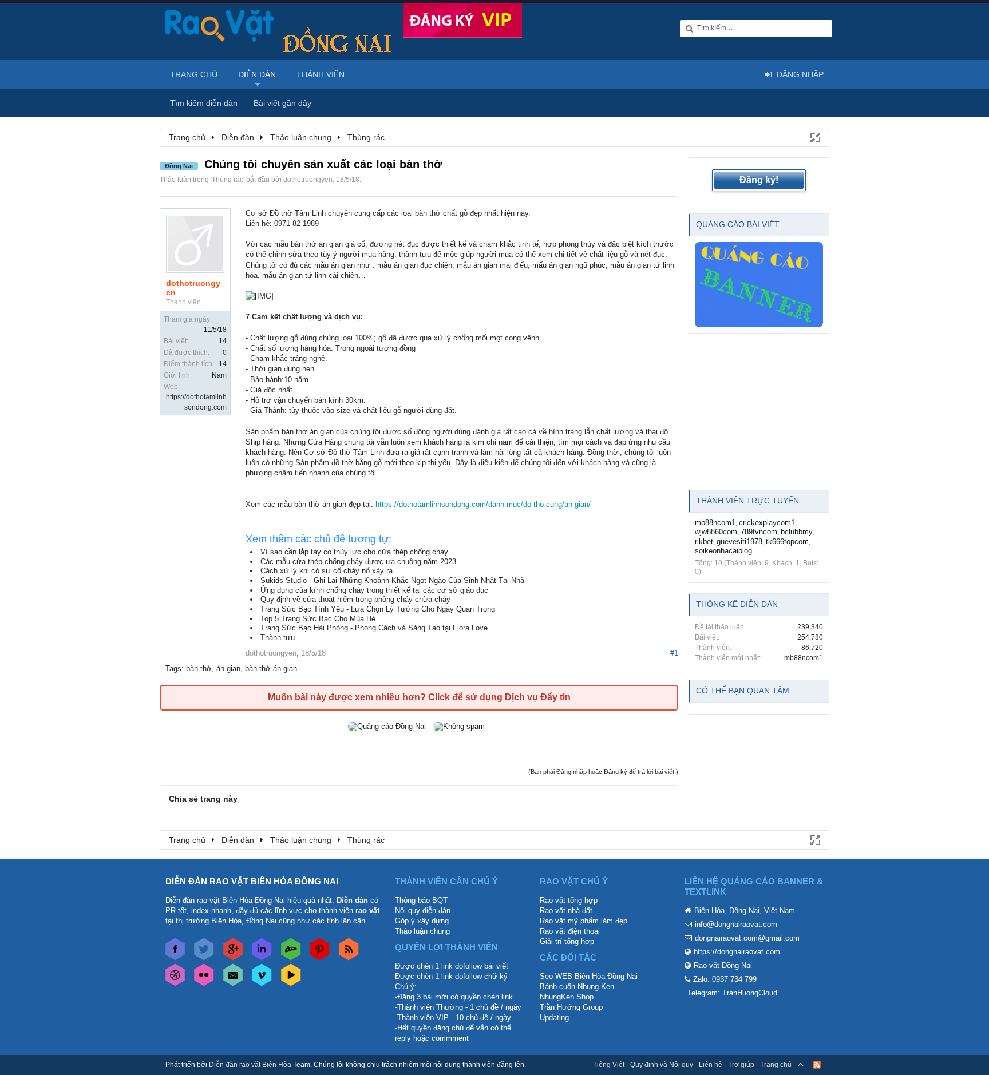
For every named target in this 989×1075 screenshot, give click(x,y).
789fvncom (759, 531)
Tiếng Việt (608, 1065)
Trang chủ (193, 74)
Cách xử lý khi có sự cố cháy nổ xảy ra (326, 570)
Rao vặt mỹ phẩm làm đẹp (583, 921)
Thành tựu (277, 637)
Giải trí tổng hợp (567, 941)
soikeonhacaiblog (723, 550)
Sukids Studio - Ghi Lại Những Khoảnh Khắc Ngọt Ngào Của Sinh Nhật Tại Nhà (392, 580)
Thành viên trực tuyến (747, 500)
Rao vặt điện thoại (570, 931)
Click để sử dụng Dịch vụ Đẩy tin (499, 697)
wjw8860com (716, 531)
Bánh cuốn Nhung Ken (577, 986)
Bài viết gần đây (282, 103)
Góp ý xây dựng (422, 921)
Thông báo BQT (421, 900)
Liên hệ (710, 1065)
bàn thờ (199, 668)
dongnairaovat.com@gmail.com (747, 938)
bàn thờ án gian (271, 668)
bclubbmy (797, 531)
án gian (228, 668)
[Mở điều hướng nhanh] (814, 136)
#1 (674, 653)
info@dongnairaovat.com (736, 924)
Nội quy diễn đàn (422, 910)
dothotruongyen (308, 180)
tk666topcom (787, 541)
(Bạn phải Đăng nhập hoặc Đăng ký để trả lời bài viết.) (603, 771)
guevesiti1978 (739, 541)
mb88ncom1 (715, 522)
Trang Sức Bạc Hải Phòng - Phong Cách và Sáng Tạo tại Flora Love (374, 628)
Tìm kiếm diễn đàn (204, 103)
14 (223, 341)
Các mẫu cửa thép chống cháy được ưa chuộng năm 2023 (358, 561)
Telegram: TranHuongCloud (732, 993)
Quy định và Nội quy (661, 1065)
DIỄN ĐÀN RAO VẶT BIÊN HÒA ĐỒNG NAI (251, 881)
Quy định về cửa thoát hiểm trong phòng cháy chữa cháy (355, 599)
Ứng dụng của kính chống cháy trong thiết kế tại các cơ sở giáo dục (374, 590)
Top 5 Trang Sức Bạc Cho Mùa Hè (317, 618)
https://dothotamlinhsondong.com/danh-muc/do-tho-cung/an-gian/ (483, 504)
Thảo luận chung (422, 931)
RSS (817, 1065)
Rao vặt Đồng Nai (723, 965)
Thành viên (320, 74)
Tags (173, 668)
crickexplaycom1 (767, 522)
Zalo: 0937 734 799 (725, 979)
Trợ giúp (741, 1065)
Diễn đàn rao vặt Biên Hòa (250, 1065)
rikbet (704, 541)
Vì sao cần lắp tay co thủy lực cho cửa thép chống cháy (354, 552)
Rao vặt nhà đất (566, 910)
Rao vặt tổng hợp (569, 900)
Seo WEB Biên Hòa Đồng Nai (589, 976)
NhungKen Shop (567, 997)
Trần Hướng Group (571, 1007)
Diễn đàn (257, 74)
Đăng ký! (758, 180)
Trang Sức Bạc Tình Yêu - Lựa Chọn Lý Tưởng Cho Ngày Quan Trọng (377, 609)
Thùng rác (227, 180)
